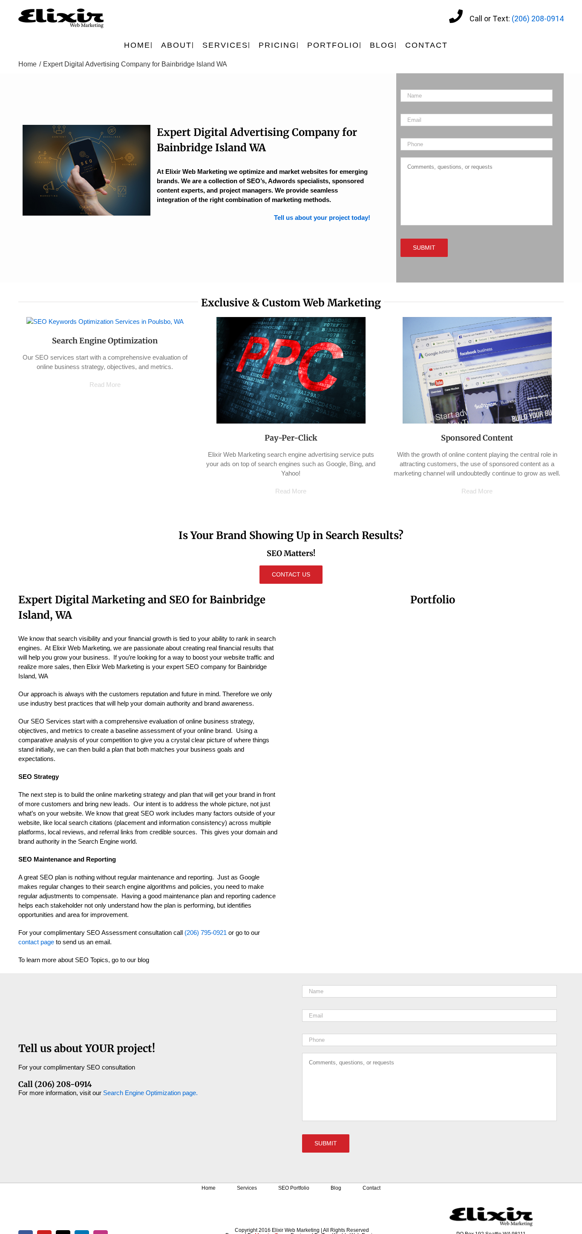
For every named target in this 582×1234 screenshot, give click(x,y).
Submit (424, 247)
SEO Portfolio (293, 1188)
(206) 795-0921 (205, 932)
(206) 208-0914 (538, 18)
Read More (105, 384)
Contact (371, 1188)
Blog (336, 1188)
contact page (36, 942)
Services (247, 1188)
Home (209, 1188)
